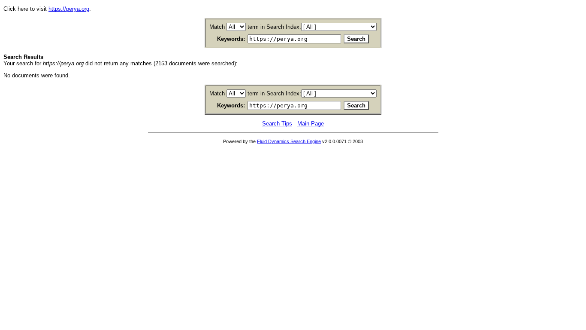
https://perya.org (68, 9)
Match (217, 27)
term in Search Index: (274, 27)
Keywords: (231, 39)
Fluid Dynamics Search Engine (289, 141)
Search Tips (277, 123)
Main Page (310, 123)
